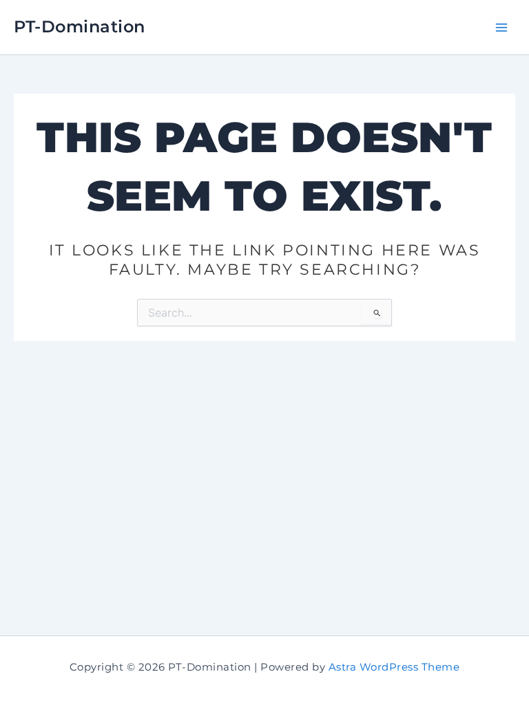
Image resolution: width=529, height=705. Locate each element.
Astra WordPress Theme (394, 667)
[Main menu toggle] (501, 27)
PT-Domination (79, 26)
